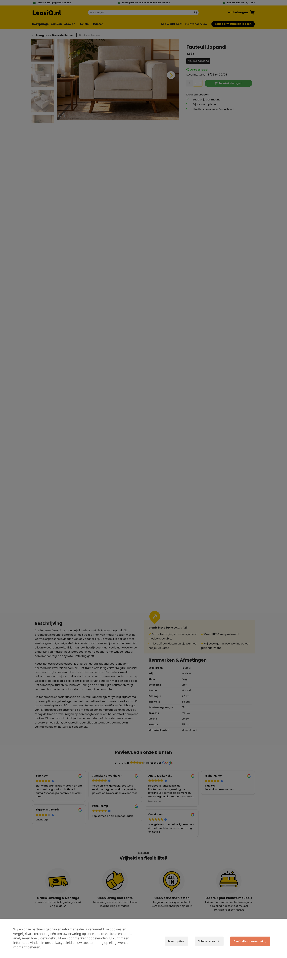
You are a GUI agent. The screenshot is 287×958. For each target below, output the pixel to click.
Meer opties (176, 941)
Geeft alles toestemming (250, 941)
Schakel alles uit (208, 941)
